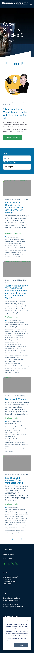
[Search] (29, 158)
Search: (5, 154)
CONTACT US (7, 549)
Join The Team (7, 558)
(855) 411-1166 (7, 579)
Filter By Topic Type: (9, 162)
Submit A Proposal (8, 554)
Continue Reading (11, 137)
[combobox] (17, 158)
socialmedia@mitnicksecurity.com (13, 606)
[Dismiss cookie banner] (27, 621)
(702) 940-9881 (7, 584)
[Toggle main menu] (31, 3)
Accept (21, 645)
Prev (15, 539)
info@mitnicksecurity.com (11, 600)
